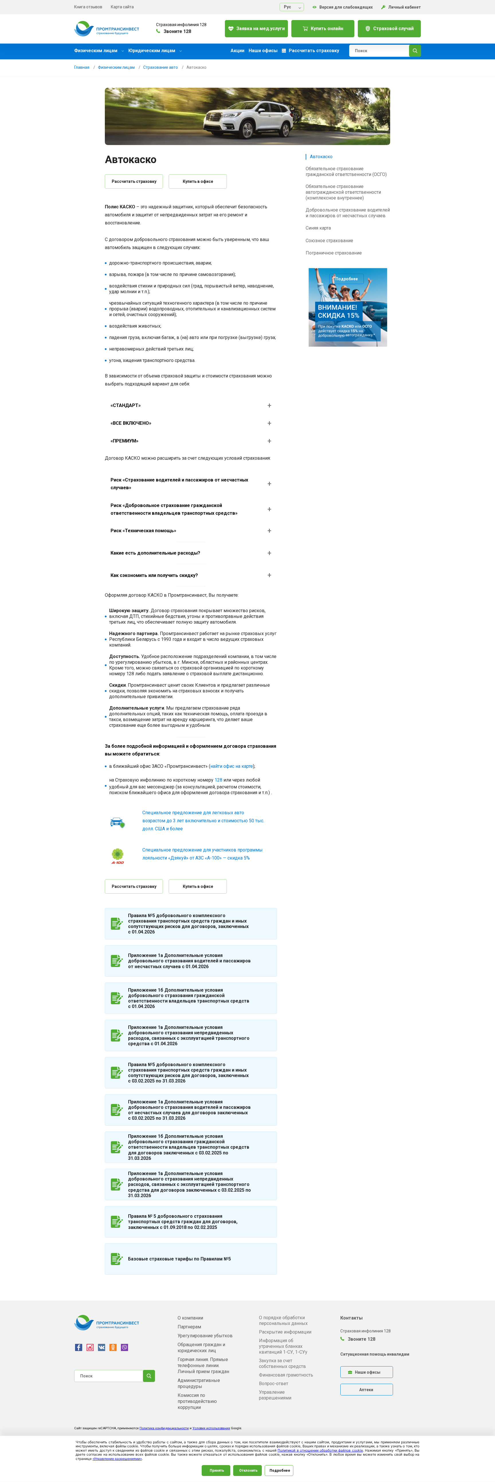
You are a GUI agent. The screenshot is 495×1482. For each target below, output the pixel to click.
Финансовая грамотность (286, 1375)
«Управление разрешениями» (117, 1458)
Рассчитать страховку (134, 181)
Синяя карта (318, 228)
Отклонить (248, 1471)
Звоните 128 (361, 1339)
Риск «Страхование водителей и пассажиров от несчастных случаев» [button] (179, 483)
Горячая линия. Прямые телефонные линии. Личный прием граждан (203, 1365)
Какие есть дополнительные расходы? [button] (155, 553)
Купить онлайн (327, 28)
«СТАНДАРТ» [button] (126, 405)
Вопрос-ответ (273, 1383)
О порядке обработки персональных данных (283, 1320)
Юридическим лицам (152, 50)
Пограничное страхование (334, 253)
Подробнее (346, 279)
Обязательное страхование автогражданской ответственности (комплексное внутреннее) (343, 192)
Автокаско (321, 156)
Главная (81, 67)
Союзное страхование (329, 240)
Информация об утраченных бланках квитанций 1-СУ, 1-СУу (283, 1346)
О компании (190, 1318)
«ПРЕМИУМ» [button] (124, 441)
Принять (217, 1471)
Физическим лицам (96, 50)
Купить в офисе (198, 181)
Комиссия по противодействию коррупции (197, 1401)
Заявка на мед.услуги (260, 28)
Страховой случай (393, 28)
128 (218, 780)
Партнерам (189, 1327)
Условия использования (211, 1428)
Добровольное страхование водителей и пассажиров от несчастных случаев (348, 212)
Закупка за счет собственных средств (282, 1363)
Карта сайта (122, 7)
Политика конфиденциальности (164, 1428)
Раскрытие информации (285, 1332)
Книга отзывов (88, 7)
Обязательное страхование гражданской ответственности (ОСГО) (346, 171)
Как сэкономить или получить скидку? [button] (154, 575)
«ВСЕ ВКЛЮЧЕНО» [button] (131, 423)
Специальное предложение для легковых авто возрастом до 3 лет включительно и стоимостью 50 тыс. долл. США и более (203, 820)
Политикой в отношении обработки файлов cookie (320, 1450)
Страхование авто (160, 67)
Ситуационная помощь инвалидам (374, 1354)
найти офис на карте (231, 766)
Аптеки (366, 1389)
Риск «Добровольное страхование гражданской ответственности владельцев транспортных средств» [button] (174, 509)
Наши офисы (263, 50)
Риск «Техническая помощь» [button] (143, 530)
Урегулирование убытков (205, 1335)
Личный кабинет (404, 7)
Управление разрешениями (275, 1395)
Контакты (351, 1318)
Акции (237, 50)
